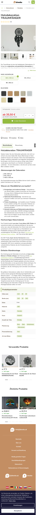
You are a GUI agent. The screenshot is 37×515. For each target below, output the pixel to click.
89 (26, 294)
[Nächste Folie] (35, 38)
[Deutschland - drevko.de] (11, 487)
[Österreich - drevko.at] (7, 487)
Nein (18, 331)
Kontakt (18, 446)
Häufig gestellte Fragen (18, 457)
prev (1, 359)
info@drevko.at (21, 429)
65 (22, 294)
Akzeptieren (18, 511)
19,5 (18, 298)
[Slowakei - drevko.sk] (25, 487)
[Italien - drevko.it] (16, 487)
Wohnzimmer (21, 327)
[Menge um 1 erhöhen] (32, 115)
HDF (18, 306)
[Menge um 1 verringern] (25, 115)
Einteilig (19, 320)
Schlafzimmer (30, 324)
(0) (11, 22)
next (35, 359)
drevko (29, 476)
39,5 (26, 298)
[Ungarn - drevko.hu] (29, 487)
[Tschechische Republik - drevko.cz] (20, 487)
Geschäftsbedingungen (18, 460)
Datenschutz (18, 464)
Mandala (19, 311)
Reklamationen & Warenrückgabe (18, 468)
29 (22, 298)
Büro (18, 324)
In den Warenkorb (18, 121)
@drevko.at (14, 476)
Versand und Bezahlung (18, 450)
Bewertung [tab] (18, 145)
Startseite (18, 439)
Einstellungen (18, 505)
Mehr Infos (12, 501)
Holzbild (19, 336)
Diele (23, 324)
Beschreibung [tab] (7, 145)
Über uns (18, 443)
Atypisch (19, 315)
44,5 (18, 294)
